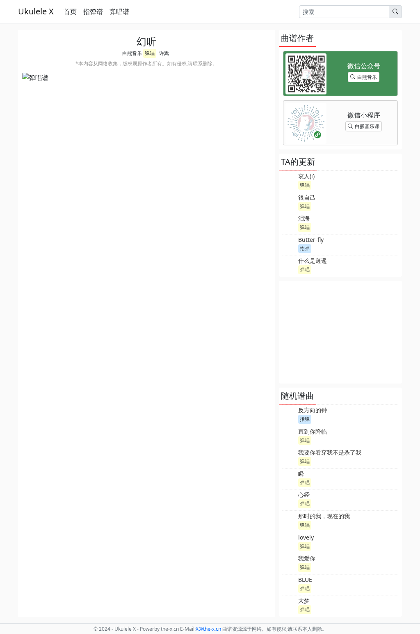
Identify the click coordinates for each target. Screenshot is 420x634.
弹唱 (150, 53)
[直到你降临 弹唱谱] (289, 435)
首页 (70, 11)
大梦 (304, 600)
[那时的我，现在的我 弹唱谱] (289, 520)
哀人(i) (306, 176)
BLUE (305, 579)
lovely (306, 537)
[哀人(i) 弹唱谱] (289, 180)
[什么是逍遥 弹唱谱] (289, 264)
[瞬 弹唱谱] (289, 478)
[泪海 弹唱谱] (289, 222)
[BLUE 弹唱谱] (289, 584)
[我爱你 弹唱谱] (289, 562)
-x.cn (208, 628)
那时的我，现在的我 (324, 516)
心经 (304, 494)
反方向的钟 (312, 410)
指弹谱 (93, 11)
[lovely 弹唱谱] (289, 541)
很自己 (306, 197)
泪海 (304, 218)
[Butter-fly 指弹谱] (289, 244)
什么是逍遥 (312, 260)
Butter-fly (311, 239)
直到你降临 (312, 431)
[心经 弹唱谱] (289, 499)
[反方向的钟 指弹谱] (289, 414)
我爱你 (306, 558)
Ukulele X (36, 11)
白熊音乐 (132, 53)
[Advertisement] (340, 332)
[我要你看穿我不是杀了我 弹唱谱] (289, 456)
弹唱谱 (119, 11)
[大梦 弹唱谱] (289, 604)
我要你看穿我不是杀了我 (329, 452)
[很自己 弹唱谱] (289, 201)
